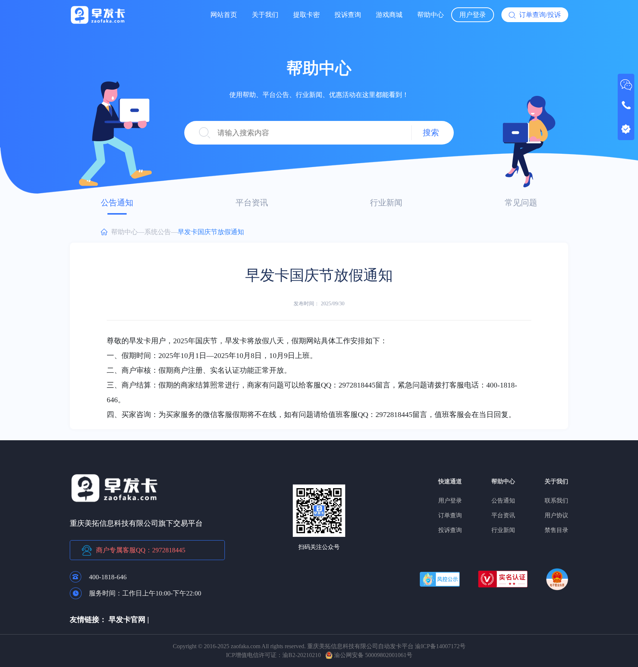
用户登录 (472, 14)
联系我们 (556, 500)
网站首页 (223, 14)
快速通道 (450, 481)
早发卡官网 (127, 619)
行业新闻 (386, 202)
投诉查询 (348, 14)
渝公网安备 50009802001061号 (372, 655)
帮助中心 (430, 14)
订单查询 (450, 515)
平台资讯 (252, 202)
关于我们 (265, 14)
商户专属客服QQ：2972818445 (140, 550)
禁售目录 (556, 530)
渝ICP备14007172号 (440, 646)
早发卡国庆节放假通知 (211, 232)
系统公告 (157, 232)
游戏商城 (389, 14)
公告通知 (117, 202)
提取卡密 (306, 14)
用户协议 (556, 515)
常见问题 (521, 202)
